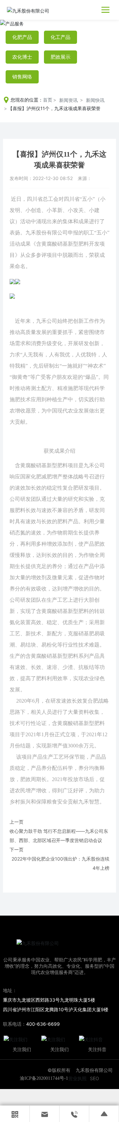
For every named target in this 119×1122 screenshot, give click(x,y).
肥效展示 (60, 57)
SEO (94, 1078)
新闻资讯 (68, 100)
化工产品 (60, 37)
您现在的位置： (31, 100)
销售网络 (22, 76)
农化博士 (22, 57)
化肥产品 (22, 37)
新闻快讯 (95, 100)
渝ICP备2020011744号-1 (44, 1078)
